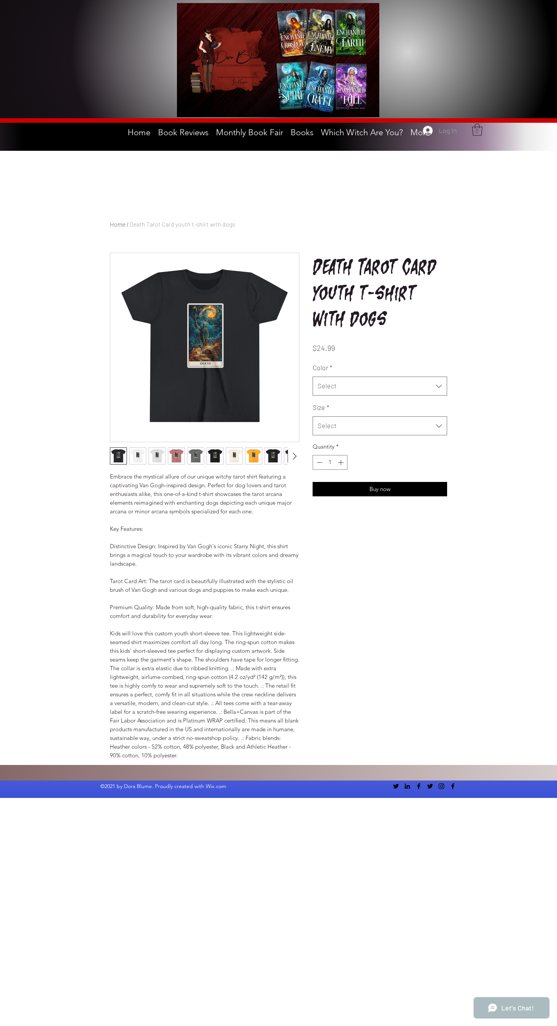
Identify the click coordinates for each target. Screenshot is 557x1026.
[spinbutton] (330, 462)
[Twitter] (396, 786)
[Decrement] (319, 462)
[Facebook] (418, 786)
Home (117, 224)
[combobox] (380, 386)
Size (321, 407)
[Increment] (341, 462)
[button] (477, 130)
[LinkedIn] (407, 786)
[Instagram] (441, 786)
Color (322, 367)
